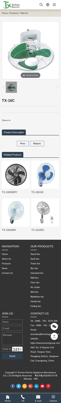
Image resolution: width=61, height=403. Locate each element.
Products (14, 13)
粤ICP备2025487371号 (46, 375)
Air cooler (35, 287)
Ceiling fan (35, 306)
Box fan (34, 268)
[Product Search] (41, 4)
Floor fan (34, 282)
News (4, 268)
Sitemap (28, 378)
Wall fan (24, 13)
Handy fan (35, 301)
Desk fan (34, 259)
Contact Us (7, 273)
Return (37, 143)
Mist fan (34, 292)
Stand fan (35, 254)
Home (5, 13)
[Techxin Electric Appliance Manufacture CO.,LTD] (11, 4)
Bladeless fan (37, 296)
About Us (6, 259)
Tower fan (35, 263)
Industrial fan (36, 273)
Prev (22, 143)
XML (36, 378)
